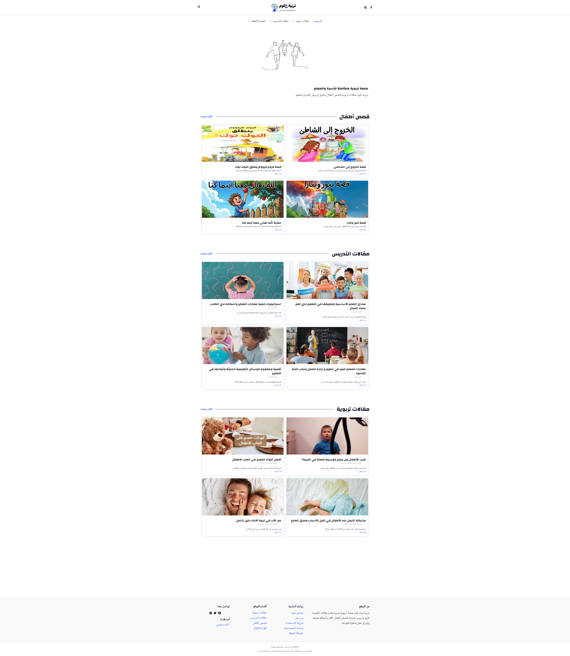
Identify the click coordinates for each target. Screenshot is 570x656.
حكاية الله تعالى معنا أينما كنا (261, 222)
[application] (294, 21)
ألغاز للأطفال (260, 628)
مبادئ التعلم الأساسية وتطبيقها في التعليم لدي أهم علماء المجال (331, 306)
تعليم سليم (358, 376)
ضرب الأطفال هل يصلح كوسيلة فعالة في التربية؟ (333, 459)
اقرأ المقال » (362, 174)
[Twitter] (215, 613)
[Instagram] (210, 613)
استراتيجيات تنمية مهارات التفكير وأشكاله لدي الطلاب (245, 304)
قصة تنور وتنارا (356, 222)
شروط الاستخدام (294, 623)
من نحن (299, 618)
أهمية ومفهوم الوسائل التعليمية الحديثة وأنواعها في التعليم (245, 371)
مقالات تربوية (259, 612)
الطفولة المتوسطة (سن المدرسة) (351, 463)
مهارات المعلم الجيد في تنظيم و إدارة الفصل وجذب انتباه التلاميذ (329, 371)
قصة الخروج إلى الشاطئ (350, 167)
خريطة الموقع (296, 633)
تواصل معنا (297, 613)
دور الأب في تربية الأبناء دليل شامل (258, 520)
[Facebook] (371, 7)
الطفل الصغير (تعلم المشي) (268, 463)
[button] (198, 7)
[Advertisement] (557, 121)
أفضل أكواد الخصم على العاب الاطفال (256, 459)
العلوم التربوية (357, 311)
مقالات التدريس (258, 618)
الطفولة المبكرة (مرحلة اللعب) (352, 524)
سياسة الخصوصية (293, 628)
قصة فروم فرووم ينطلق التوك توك (258, 167)
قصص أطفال (260, 623)
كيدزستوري (222, 624)
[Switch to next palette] (365, 7)
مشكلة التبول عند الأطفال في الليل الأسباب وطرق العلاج (328, 520)
